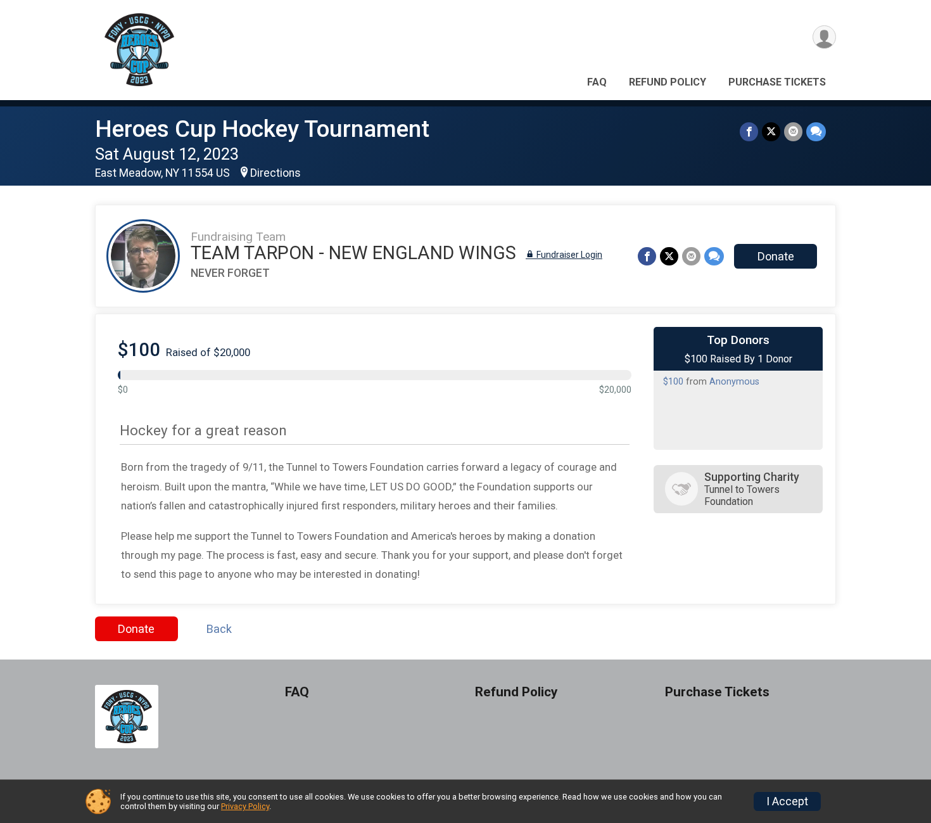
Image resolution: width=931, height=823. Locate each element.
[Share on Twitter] (771, 131)
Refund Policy (667, 82)
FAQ (597, 82)
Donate (775, 256)
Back (219, 628)
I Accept (787, 801)
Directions (275, 173)
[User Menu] (824, 37)
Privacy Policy (245, 806)
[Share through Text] (816, 131)
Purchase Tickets (777, 82)
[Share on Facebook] (749, 131)
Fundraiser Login (568, 255)
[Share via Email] (793, 131)
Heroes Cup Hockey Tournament (262, 129)
